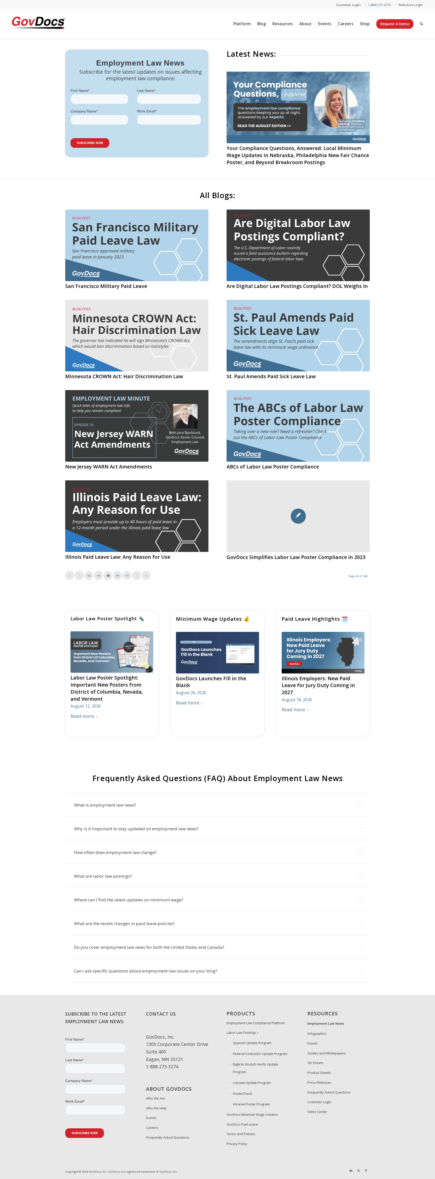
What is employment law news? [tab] (105, 798)
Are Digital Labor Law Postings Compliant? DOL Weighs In (297, 279)
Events (151, 1110)
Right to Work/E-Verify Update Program (255, 1061)
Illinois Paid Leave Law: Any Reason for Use (117, 549)
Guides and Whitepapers (326, 1046)
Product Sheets (319, 1065)
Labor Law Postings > (243, 1025)
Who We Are (155, 1091)
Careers (152, 1120)
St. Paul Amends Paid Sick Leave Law (271, 369)
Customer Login (348, 5)
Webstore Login (410, 5)
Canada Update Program (252, 1075)
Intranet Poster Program (251, 1097)
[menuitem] (348, 5)
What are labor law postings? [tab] (103, 869)
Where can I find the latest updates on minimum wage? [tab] (128, 893)
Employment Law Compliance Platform (256, 1016)
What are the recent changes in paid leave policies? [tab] (124, 916)
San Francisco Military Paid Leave (106, 279)
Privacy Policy (237, 1136)
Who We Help (156, 1101)
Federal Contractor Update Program (260, 1046)
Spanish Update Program (252, 1036)
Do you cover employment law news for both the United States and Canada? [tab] (149, 940)
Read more (82, 709)
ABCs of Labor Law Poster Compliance (273, 459)
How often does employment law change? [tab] (115, 845)
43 (88, 568)
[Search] (421, 24)
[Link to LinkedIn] (351, 1163)
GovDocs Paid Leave (242, 1117)
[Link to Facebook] (366, 1163)
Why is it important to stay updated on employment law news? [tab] (136, 821)
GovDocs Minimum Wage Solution (252, 1107)
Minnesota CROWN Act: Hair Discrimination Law (124, 369)
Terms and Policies (241, 1127)
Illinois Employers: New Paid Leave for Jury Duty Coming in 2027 (318, 678)
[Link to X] (358, 1163)
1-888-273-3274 (162, 1059)
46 (117, 568)
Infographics (317, 1026)
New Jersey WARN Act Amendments (108, 459)
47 (127, 568)
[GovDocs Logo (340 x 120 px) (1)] (51, 24)
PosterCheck (242, 1086)
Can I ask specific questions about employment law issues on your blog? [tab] (145, 964)
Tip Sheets (315, 1055)
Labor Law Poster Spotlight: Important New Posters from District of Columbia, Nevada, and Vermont (106, 681)
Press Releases (319, 1075)
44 (98, 568)
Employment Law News (325, 1016)
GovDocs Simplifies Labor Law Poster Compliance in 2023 (296, 550)
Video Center (317, 1104)
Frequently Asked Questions (167, 1130)
